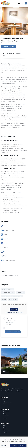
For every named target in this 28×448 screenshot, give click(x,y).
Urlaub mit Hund (16, 295)
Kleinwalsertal (5, 43)
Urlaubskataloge (7, 402)
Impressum (6, 432)
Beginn (3, 53)
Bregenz (16, 41)
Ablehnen (14, 445)
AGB (4, 425)
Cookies (5, 428)
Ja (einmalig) (14, 309)
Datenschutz (6, 430)
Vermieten (5, 416)
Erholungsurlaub (7, 289)
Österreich (3, 41)
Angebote (5, 400)
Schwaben (7, 372)
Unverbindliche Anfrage (8, 46)
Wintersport (13, 299)
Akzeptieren (22, 445)
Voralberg (10, 41)
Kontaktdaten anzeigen (13, 331)
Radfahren (5, 295)
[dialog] (14, 442)
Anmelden (5, 412)
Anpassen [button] (3, 445)
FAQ (4, 404)
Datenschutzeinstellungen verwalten (14, 312)
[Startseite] (5, 3)
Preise (3, 55)
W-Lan (4, 299)
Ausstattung (19, 53)
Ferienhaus (20, 292)
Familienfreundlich (7, 292)
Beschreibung (10, 53)
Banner (5, 414)
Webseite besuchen (11, 328)
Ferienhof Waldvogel (9, 368)
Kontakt (5, 418)
